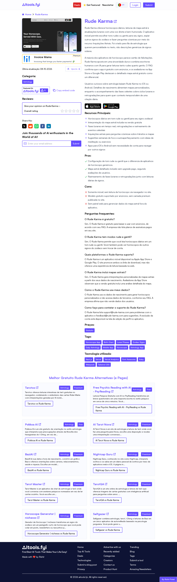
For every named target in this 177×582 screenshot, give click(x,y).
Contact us (109, 564)
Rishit (41, 556)
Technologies (84, 560)
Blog (132, 551)
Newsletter (108, 5)
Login (135, 5)
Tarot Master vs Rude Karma (41, 500)
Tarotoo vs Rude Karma (39, 403)
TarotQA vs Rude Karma (107, 500)
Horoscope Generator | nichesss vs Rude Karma (51, 533)
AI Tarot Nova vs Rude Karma (110, 440)
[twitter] (24, 126)
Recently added (111, 551)
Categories (109, 556)
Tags (132, 556)
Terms (133, 564)
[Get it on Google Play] (111, 106)
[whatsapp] (36, 126)
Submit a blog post (87, 564)
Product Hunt (110, 569)
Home (28, 14)
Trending (134, 547)
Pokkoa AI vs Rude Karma (40, 440)
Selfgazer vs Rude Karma (108, 530)
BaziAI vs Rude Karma (38, 470)
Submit (149, 5)
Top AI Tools (83, 551)
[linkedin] (48, 126)
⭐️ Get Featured (91, 5)
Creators (108, 560)
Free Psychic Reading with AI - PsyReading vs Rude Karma (121, 409)
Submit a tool (136, 560)
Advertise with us (112, 547)
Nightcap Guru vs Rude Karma (110, 470)
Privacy (81, 569)
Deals (77, 5)
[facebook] (42, 126)
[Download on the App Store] (93, 106)
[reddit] (30, 126)
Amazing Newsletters (140, 569)
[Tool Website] (37, 387)
